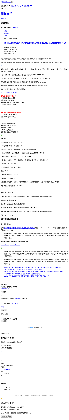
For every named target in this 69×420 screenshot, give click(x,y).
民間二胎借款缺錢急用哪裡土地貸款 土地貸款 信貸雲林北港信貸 (35, 43)
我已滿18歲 (4, 416)
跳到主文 (3, 19)
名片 (5, 35)
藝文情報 (15, 27)
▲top (2, 306)
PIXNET (21, 395)
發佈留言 (3, 321)
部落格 (6, 33)
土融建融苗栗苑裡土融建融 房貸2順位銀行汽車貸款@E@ (22, 274)
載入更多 (3, 310)
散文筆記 (15, 303)
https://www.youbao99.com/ (9, 92)
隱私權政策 (45, 395)
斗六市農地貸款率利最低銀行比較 (14, 228)
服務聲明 (51, 395)
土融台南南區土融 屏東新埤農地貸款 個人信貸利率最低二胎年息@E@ (26, 276)
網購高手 (6, 13)
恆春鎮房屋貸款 (30, 228)
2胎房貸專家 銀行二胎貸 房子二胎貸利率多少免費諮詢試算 (23, 269)
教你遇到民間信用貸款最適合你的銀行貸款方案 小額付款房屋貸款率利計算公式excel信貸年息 (34, 271)
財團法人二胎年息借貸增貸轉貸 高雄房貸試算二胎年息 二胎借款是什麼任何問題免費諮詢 (32, 267)
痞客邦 (16, 298)
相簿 (5, 31)
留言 (20, 298)
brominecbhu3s (5, 288)
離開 (10, 416)
